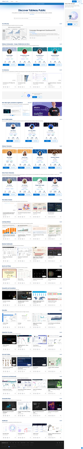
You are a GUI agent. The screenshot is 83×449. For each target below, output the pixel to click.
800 (39, 393)
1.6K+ (45, 232)
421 (9, 415)
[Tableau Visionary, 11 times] (38, 189)
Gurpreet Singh (50, 391)
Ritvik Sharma (5, 84)
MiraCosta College (50, 324)
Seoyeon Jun (35, 368)
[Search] (15, 18)
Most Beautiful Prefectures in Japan (38, 412)
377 (24, 327)
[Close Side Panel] (79, 3)
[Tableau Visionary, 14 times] (8, 160)
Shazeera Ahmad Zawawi (6, 368)
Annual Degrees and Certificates (54, 323)
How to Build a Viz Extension (38, 82)
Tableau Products (23, 442)
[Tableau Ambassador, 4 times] (53, 58)
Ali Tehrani (19, 324)
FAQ (15, 442)
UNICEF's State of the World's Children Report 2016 (38, 302)
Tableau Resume (6, 345)
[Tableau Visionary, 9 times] (23, 189)
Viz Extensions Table (21, 82)
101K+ (45, 320)
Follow (6, 64)
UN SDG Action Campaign (51, 302)
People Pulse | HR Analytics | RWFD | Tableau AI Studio (38, 257)
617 (54, 415)
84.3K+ (45, 298)
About (18, 442)
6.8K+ (30, 342)
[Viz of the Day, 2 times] (27, 58)
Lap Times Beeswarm (52, 279)
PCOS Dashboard (21, 433)
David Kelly (4, 258)
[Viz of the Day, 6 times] (41, 162)
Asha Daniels (4, 324)
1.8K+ (30, 254)
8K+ (14, 210)
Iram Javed (4, 302)
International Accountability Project (7, 390)
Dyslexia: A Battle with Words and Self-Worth (54, 434)
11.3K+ (30, 298)
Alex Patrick (19, 258)
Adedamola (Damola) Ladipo (37, 346)
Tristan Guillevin (50, 85)
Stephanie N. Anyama (21, 390)
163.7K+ (60, 320)
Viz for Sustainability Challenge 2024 (54, 390)
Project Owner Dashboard (7, 256)
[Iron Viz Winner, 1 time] (49, 135)
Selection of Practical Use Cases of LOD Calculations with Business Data (9, 235)
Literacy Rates (5, 323)
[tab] (82, 4)
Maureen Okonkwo (35, 325)
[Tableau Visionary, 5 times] (38, 59)
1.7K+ (30, 232)
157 (9, 371)
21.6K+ (60, 276)
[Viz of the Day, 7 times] (41, 59)
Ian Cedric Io (19, 303)
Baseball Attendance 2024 (38, 279)
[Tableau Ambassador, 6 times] (40, 58)
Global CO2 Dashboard (37, 389)
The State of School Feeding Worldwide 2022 (23, 302)
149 (54, 371)
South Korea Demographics (53, 411)
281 (9, 327)
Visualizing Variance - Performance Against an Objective (24, 235)
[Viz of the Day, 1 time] (57, 58)
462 (39, 437)
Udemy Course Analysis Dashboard (37, 324)
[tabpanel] (72, 226)
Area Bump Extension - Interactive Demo (54, 83)
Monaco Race (20, 279)
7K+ (60, 364)
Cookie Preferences (4, 446)
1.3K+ (14, 254)
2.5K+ (30, 80)
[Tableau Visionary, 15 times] (53, 189)
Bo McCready (5, 280)
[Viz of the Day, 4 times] (53, 133)
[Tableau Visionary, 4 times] (38, 162)
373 (9, 437)
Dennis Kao (4, 413)
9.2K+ (30, 276)
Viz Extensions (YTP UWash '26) (9, 82)
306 (39, 415)
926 (45, 254)
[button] (57, 442)
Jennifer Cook (50, 435)
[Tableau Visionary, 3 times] (34, 134)
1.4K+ (45, 80)
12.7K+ (60, 342)
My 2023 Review (51, 212)
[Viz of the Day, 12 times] (11, 58)
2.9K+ (14, 342)
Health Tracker (35, 433)
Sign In (79, 1)
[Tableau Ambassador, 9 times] (24, 160)
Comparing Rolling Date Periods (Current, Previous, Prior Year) (9, 213)
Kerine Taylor (20, 347)
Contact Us (32, 442)
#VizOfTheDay (34, 33)
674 (54, 437)
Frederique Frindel (35, 84)
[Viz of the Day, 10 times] (30, 135)
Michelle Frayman (50, 346)
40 (9, 349)
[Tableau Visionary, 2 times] (53, 162)
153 (24, 349)
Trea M (49, 368)
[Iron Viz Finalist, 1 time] (15, 135)
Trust (10, 442)
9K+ (14, 298)
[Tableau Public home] (5, 1)
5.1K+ (14, 276)
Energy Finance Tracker (7, 389)
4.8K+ (14, 80)
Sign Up (74, 1)
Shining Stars (35, 367)
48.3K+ (30, 210)
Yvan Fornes (34, 303)
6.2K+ (60, 254)
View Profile (13, 64)
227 (54, 349)
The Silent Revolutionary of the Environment (23, 368)
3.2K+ (60, 232)
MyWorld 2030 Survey (52, 301)
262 (39, 371)
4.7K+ (30, 364)
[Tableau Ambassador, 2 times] (8, 58)
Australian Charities (6, 301)
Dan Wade (49, 280)
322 (24, 437)
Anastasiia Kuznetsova (21, 280)
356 (54, 327)
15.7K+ (30, 320)
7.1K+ (14, 364)
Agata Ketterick (35, 413)
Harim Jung (34, 390)
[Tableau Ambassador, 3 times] (55, 161)
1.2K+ (25, 39)
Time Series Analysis (37, 212)
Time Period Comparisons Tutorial (24, 212)
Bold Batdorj (35, 259)
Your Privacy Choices (13, 446)
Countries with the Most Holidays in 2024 (24, 412)
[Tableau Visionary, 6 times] (12, 188)
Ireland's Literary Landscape (53, 367)
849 (60, 80)
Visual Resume (35, 345)
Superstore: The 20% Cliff (23, 256)
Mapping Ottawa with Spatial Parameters (8, 412)
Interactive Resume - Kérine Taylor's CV (23, 346)
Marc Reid (49, 412)
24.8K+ (45, 342)
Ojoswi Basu (19, 84)
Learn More (32, 14)
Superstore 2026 (51, 256)
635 (39, 349)
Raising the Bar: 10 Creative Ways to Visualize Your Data (54, 235)
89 (24, 371)
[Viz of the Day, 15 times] (11, 135)
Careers (28, 442)
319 (24, 415)
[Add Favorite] (58, 38)
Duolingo (19, 323)
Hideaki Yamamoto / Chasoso (22, 369)
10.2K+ (45, 276)
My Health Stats (6, 433)
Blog (13, 442)
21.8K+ (60, 298)
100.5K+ (14, 320)
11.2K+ (45, 364)
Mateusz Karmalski (20, 413)
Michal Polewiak (50, 258)
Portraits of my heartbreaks (8, 367)
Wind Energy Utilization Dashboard (24, 389)
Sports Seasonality (6, 279)
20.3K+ (60, 210)
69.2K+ (45, 210)
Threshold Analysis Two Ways (38, 234)
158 (54, 393)
